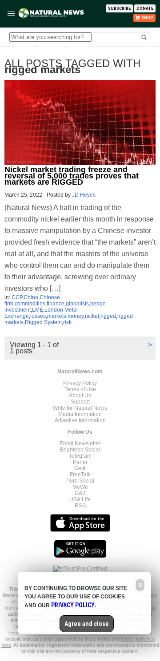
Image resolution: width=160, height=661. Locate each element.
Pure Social (80, 481)
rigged (108, 316)
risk (67, 322)
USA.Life (80, 499)
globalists (77, 304)
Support (80, 402)
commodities (30, 304)
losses (38, 316)
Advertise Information (80, 420)
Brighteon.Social (80, 450)
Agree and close (86, 623)
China (31, 297)
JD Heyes (84, 195)
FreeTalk (80, 474)
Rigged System (43, 322)
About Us (80, 395)
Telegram (80, 456)
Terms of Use (80, 389)
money (76, 316)
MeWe (80, 487)
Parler (80, 462)
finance (55, 304)
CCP (17, 297)
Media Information (80, 414)
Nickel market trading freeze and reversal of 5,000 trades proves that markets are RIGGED (71, 175)
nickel (92, 316)
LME (37, 310)
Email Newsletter (80, 443)
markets (56, 316)
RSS (80, 506)
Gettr (80, 468)
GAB (80, 493)
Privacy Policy (80, 383)
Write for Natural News (80, 408)
